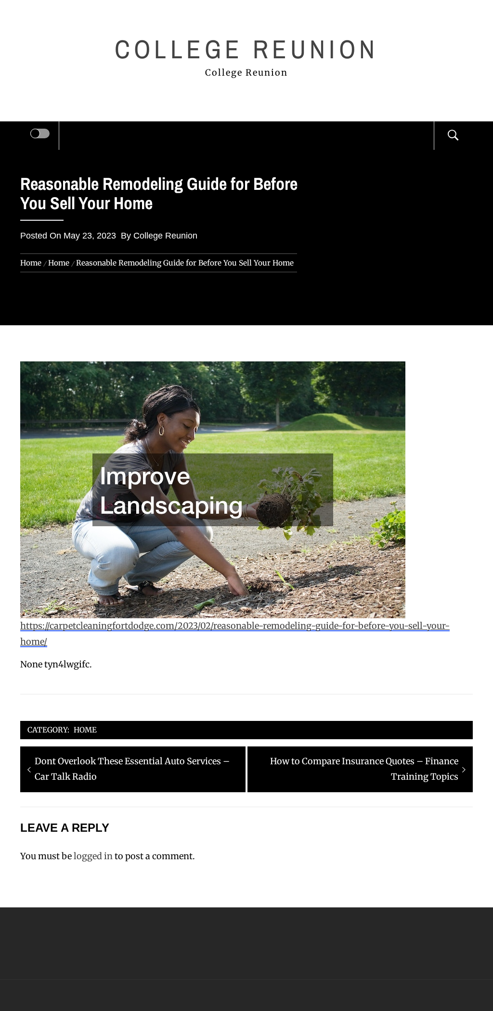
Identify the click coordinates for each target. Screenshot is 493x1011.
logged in (93, 856)
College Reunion (246, 49)
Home (85, 729)
